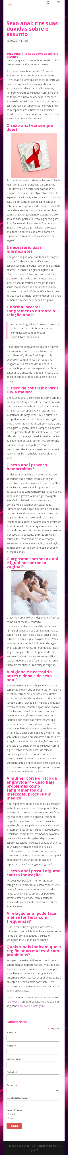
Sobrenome (15, 1059)
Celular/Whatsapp (19, 1098)
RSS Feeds (13, 1001)
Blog (25, 40)
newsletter (40, 997)
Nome (11, 1046)
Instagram (39, 1006)
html (12, 1114)
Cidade (12, 1072)
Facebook (24, 1006)
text (12, 1118)
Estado (12, 1085)
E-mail (11, 1032)
